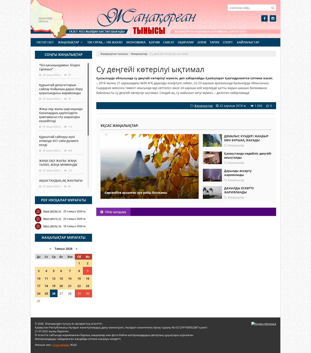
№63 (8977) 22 (52, 219)
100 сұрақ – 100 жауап (104, 42)
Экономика (136, 42)
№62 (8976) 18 (52, 226)
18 (46, 286)
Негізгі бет (45, 42)
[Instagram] (273, 18)
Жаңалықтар (68, 42)
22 (79, 286)
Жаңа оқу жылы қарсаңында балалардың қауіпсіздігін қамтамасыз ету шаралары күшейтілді (61, 115)
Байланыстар (248, 42)
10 (38, 278)
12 (53, 278)
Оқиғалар (186, 42)
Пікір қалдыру (115, 212)
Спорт (228, 42)
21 (70, 286)
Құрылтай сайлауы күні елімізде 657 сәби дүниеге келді (58, 141)
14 (70, 278)
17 (38, 286)
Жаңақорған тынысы (141, 18)
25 (46, 293)
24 (38, 293)
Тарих (214, 42)
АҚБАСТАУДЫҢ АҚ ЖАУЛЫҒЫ (61, 181)
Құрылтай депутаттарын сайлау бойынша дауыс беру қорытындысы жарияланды (61, 89)
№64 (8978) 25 (52, 211)
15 (79, 278)
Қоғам (154, 42)
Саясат (168, 42)
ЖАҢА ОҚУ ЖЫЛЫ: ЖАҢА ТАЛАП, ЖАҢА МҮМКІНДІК (58, 163)
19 (53, 286)
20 (61, 286)
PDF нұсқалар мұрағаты (63, 200)
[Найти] (273, 7)
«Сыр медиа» (61, 345)
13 (61, 278)
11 (46, 278)
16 (87, 278)
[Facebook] (264, 18)
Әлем (201, 42)
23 (87, 286)
